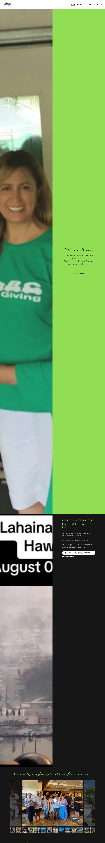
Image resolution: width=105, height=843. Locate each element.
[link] (7, 4)
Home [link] (73, 4)
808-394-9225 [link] (78, 274)
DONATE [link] (80, 4)
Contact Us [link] (98, 4)
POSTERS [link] (88, 4)
